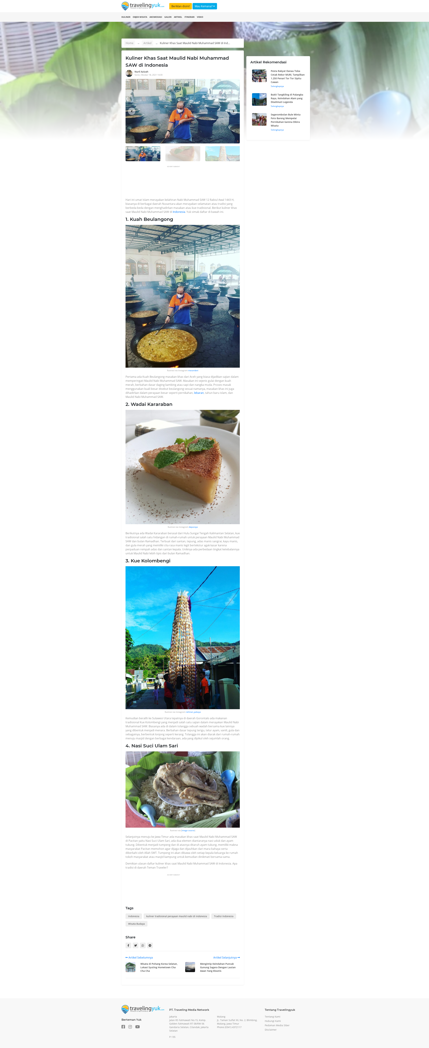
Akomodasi (155, 17)
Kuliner (125, 17)
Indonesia (179, 212)
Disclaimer (271, 1029)
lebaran (199, 393)
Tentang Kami (272, 1016)
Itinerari (190, 17)
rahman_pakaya (193, 712)
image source (188, 830)
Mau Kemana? (204, 6)
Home (129, 43)
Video (200, 17)
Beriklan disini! (180, 6)
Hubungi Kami (273, 1021)
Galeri (168, 17)
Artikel (178, 17)
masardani (193, 370)
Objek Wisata (140, 17)
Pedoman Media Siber (277, 1025)
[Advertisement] (187, 182)
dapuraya (193, 527)
